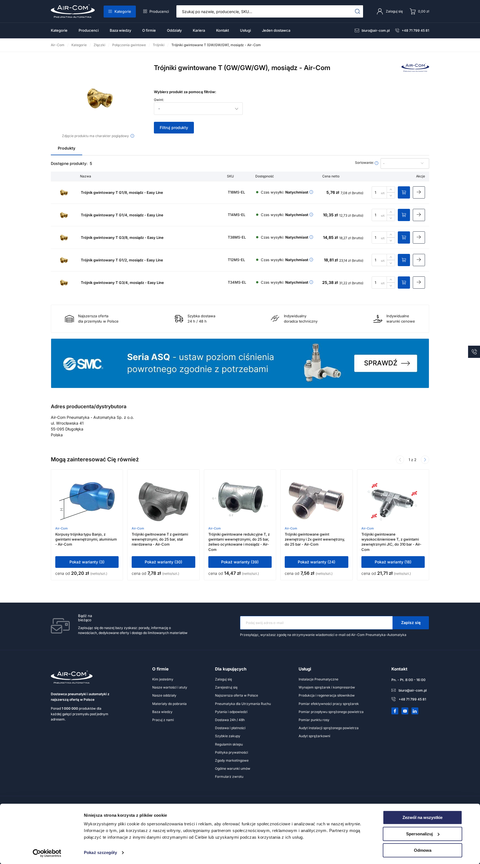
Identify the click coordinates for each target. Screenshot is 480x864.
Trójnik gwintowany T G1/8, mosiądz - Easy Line (122, 192)
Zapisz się (411, 622)
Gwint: (159, 100)
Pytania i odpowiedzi (231, 712)
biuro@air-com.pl (376, 30)
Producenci (159, 11)
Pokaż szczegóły (100, 852)
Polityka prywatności (231, 752)
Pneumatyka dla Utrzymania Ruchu (243, 704)
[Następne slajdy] (425, 459)
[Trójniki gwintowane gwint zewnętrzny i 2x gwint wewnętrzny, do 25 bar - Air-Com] (316, 501)
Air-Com (61, 528)
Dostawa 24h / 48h (230, 720)
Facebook (395, 711)
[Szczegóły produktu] (419, 192)
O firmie (149, 30)
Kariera (199, 30)
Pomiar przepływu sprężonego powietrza (331, 712)
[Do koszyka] (404, 192)
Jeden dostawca (276, 30)
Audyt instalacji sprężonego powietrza (329, 728)
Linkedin (415, 711)
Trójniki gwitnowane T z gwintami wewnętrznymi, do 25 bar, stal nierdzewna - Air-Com (160, 539)
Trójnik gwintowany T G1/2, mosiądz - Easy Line (122, 260)
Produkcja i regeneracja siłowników (327, 695)
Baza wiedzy (120, 30)
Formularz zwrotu (229, 776)
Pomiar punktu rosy (314, 720)
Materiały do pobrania (169, 704)
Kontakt (222, 30)
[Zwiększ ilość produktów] (391, 189)
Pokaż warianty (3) (86, 562)
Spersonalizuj (419, 833)
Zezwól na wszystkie (422, 817)
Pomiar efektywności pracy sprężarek (329, 704)
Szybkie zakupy (227, 736)
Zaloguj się (223, 679)
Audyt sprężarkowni (314, 736)
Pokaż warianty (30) (163, 562)
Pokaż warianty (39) (240, 562)
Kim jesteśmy (162, 679)
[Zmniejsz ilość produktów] (391, 195)
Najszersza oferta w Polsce (236, 695)
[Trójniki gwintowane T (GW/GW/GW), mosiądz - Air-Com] (98, 98)
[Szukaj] (357, 11)
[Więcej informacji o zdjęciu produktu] (132, 136)
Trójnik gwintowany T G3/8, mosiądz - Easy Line (122, 237)
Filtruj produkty (174, 127)
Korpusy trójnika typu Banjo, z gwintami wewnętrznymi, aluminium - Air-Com (86, 539)
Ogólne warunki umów (232, 768)
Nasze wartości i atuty (169, 687)
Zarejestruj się (226, 687)
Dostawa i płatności (230, 728)
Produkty (66, 148)
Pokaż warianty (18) (393, 562)
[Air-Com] (415, 70)
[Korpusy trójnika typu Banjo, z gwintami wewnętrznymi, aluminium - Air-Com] (87, 501)
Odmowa (422, 850)
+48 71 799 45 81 (415, 30)
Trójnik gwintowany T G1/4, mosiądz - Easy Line (122, 215)
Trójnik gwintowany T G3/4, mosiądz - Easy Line (122, 282)
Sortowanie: (365, 163)
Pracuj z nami (163, 720)
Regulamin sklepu (229, 744)
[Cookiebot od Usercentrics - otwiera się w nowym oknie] (47, 853)
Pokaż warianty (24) (316, 562)
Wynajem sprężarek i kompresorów (327, 687)
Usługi (245, 30)
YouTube (405, 711)
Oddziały (174, 30)
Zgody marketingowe (232, 760)
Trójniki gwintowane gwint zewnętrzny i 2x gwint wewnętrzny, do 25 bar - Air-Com (315, 539)
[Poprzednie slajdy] (400, 459)
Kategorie (122, 11)
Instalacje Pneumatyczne (318, 679)
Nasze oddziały (164, 695)
